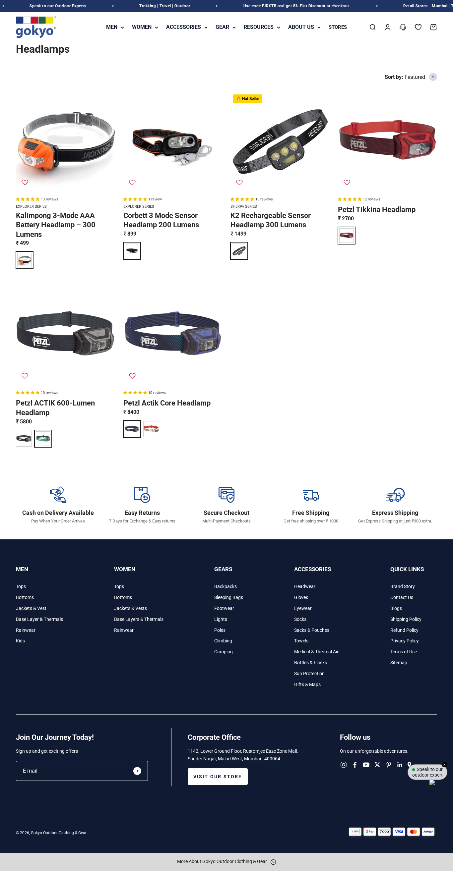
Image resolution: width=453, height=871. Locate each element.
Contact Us (401, 597)
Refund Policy (404, 630)
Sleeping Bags (228, 597)
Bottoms (25, 597)
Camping (223, 651)
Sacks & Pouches (311, 630)
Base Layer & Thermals (39, 619)
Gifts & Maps (307, 684)
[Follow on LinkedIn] (400, 764)
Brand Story (402, 586)
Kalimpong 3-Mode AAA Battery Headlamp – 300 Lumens (56, 225)
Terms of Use (403, 651)
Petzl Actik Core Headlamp (167, 403)
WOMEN (142, 27)
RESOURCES (259, 27)
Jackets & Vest (31, 608)
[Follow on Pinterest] (388, 764)
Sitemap (398, 662)
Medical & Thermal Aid (317, 651)
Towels (301, 640)
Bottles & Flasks (310, 662)
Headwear (304, 586)
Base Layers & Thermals (138, 619)
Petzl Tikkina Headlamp (377, 209)
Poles (220, 630)
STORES (338, 27)
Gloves (301, 597)
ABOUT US (301, 27)
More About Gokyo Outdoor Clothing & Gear (222, 861)
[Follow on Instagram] (343, 764)
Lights (220, 619)
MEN (111, 27)
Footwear (224, 608)
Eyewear (303, 608)
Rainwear (25, 630)
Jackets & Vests (130, 608)
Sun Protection (309, 673)
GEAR (222, 27)
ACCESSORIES (183, 27)
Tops (21, 586)
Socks (300, 619)
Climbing (223, 640)
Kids (20, 640)
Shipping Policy (405, 619)
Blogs (396, 608)
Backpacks (225, 586)
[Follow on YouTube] (366, 764)
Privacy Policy (404, 640)
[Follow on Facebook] (354, 764)
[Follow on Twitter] (377, 764)
